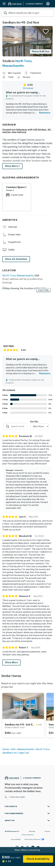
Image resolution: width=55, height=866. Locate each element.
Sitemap (32, 831)
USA (13, 749)
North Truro (23, 61)
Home (5, 749)
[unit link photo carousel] (23, 706)
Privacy (47, 831)
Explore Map (43, 290)
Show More (11, 662)
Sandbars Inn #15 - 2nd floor (20, 724)
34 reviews (28, 88)
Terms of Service (27, 834)
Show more (11, 166)
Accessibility (16, 839)
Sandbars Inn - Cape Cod (15, 752)
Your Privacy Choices (32, 839)
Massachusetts (13, 65)
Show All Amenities (16, 259)
